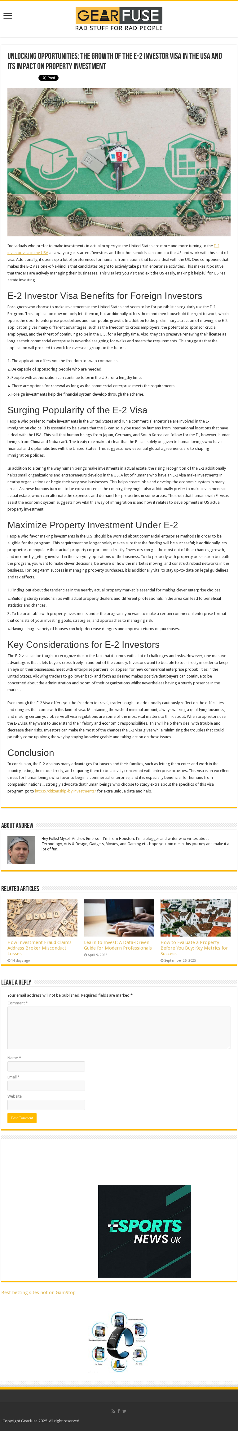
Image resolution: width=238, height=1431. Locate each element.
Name (14, 1058)
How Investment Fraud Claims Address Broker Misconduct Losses (39, 948)
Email (13, 1077)
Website (14, 1096)
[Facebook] (119, 1411)
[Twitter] (124, 1411)
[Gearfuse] (119, 18)
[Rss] (113, 1411)
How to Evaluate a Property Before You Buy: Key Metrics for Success (194, 948)
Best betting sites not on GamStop (38, 1292)
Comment (17, 1003)
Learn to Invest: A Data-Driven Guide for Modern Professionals (118, 945)
